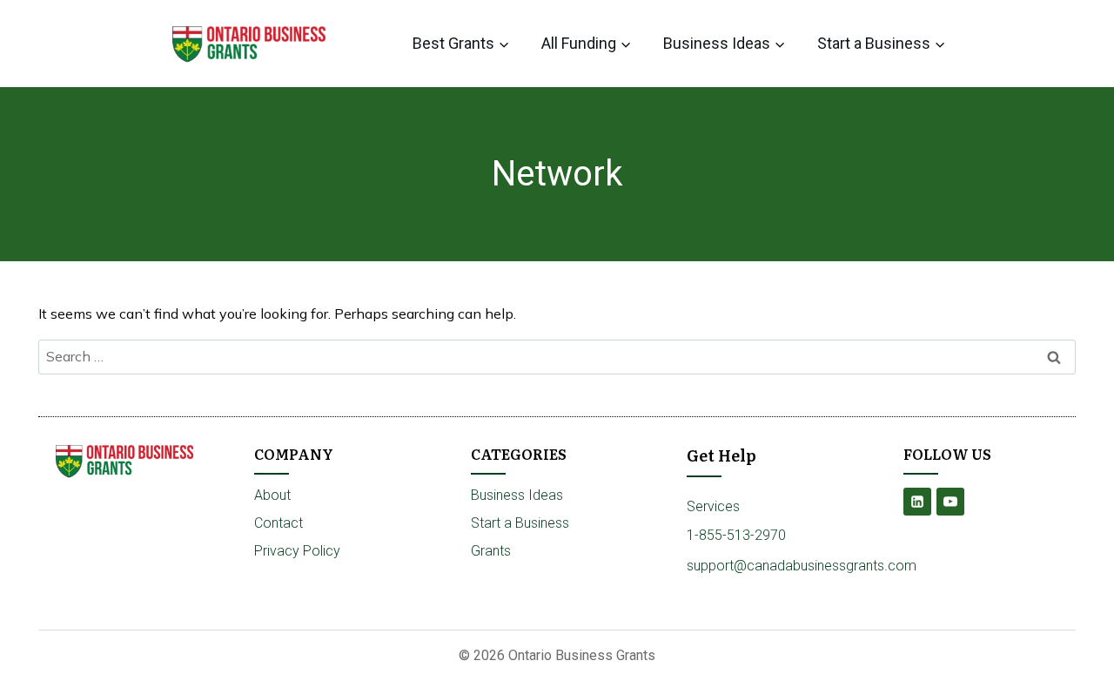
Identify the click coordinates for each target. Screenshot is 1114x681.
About (272, 495)
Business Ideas (517, 495)
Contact (278, 523)
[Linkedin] (917, 502)
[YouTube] (950, 502)
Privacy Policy (297, 551)
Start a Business (520, 523)
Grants (491, 551)
